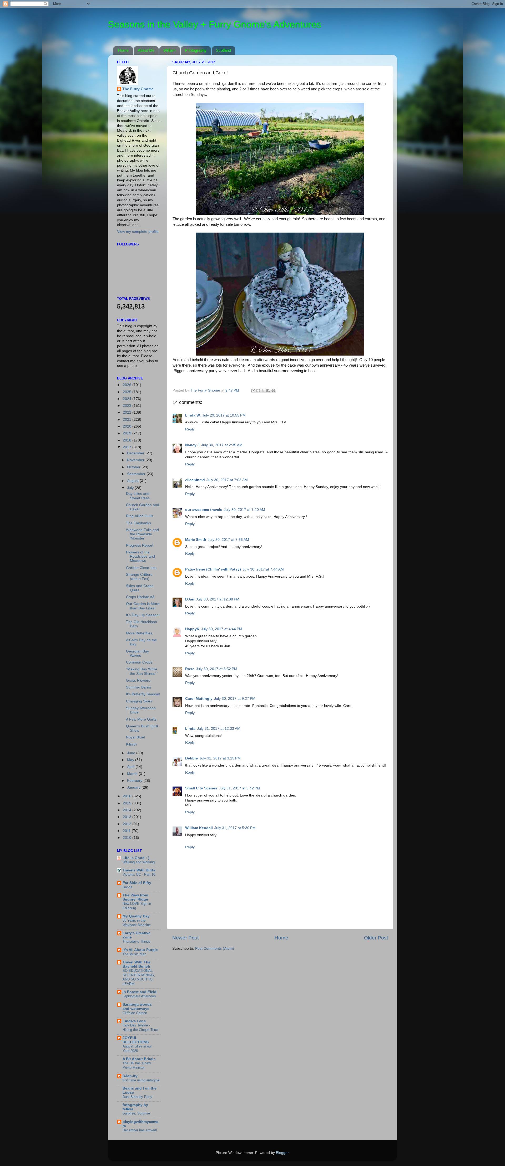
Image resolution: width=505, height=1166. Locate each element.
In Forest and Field (139, 992)
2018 (127, 440)
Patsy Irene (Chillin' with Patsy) (213, 569)
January (134, 787)
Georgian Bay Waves (137, 653)
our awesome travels (203, 510)
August (133, 481)
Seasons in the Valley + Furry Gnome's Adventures (214, 24)
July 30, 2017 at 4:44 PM (221, 629)
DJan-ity (130, 1076)
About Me (146, 50)
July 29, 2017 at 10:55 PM (224, 415)
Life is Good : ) (136, 858)
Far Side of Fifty (137, 883)
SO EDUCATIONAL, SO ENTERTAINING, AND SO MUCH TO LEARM (139, 977)
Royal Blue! (135, 737)
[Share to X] (263, 390)
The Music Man (134, 954)
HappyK (192, 629)
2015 (127, 803)
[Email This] (253, 390)
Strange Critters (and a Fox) (139, 577)
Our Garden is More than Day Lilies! (142, 606)
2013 (127, 817)
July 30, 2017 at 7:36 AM (228, 540)
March (133, 774)
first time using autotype (141, 1080)
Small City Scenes (201, 788)
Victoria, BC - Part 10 (139, 874)
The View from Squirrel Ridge (135, 897)
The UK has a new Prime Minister (137, 1065)
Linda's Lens (134, 1021)
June (131, 753)
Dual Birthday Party (137, 1097)
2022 (127, 412)
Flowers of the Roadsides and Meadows (140, 556)
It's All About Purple (140, 950)
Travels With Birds (139, 870)
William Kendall (199, 828)
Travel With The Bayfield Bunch (136, 964)
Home (123, 50)
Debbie (191, 758)
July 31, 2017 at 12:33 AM (218, 729)
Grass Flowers (138, 680)
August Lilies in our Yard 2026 (137, 1048)
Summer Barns (138, 687)
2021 (127, 420)
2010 (127, 838)
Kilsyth (131, 744)
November (136, 460)
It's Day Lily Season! (143, 615)
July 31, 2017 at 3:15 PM (220, 758)
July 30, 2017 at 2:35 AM (222, 445)
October (134, 467)
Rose (189, 669)
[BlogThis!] (258, 390)
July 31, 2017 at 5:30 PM (235, 828)
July (131, 488)
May (131, 760)
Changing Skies (139, 701)
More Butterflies (139, 633)
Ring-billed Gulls (139, 516)
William (169, 50)
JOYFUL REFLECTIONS (136, 1040)
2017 (127, 447)
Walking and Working (139, 862)
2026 (127, 385)
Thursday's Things (136, 941)
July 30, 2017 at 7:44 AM (263, 569)
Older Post (376, 938)
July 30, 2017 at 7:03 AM (227, 480)
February (135, 781)
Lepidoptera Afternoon (139, 996)
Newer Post (185, 938)
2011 (127, 831)
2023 (127, 406)
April (131, 767)
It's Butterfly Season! (143, 694)
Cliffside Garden (135, 1013)
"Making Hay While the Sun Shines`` (142, 671)
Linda (190, 729)
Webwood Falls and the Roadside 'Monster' (142, 534)
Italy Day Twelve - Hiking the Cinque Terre (140, 1027)
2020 (127, 426)
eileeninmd (195, 480)
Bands (127, 887)
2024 (127, 399)
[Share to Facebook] (268, 390)
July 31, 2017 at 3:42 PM (239, 788)
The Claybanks (138, 523)
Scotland (223, 50)
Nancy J (192, 445)
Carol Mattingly (199, 699)
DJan (189, 599)
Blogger (282, 1153)
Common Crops (139, 662)
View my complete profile (138, 232)
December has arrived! (140, 1130)
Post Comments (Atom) (214, 949)
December (136, 453)
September (137, 474)
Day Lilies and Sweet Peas (138, 496)
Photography (196, 50)
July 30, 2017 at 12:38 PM (217, 599)
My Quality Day (136, 916)
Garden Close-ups (141, 568)
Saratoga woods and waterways (137, 1007)
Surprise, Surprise (136, 1113)
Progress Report (139, 545)
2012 (127, 824)
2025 (127, 392)
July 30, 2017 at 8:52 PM (216, 669)
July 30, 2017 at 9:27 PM (234, 699)
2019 (127, 433)
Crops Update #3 (140, 597)
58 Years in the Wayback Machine (137, 922)
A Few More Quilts (141, 719)
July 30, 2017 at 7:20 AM (244, 510)
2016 (127, 796)
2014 (127, 810)
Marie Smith (195, 540)
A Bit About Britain (139, 1059)
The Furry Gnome (138, 89)
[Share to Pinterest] (273, 390)
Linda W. (193, 415)
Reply (190, 429)
